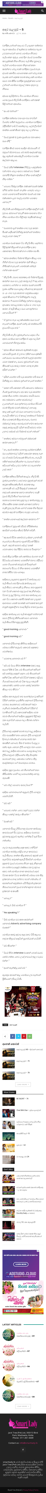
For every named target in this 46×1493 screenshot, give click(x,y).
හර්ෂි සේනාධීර (10, 33)
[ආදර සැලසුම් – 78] (8, 1075)
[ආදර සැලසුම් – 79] (8, 1064)
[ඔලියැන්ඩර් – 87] (8, 1350)
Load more (22, 1084)
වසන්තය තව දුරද (22, 1333)
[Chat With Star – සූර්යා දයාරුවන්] (8, 1113)
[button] (4, 11)
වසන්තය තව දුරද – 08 (26, 1397)
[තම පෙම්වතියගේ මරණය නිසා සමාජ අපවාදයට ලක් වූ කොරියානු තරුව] (8, 1202)
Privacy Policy (27, 1490)
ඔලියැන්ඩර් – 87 (23, 1351)
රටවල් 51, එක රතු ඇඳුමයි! (26, 1222)
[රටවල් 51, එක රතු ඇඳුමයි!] (8, 1225)
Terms (36, 1490)
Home (4, 18)
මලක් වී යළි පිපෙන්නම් (24, 1378)
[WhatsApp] (29, 1036)
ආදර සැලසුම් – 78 (23, 1073)
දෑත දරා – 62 (21, 1145)
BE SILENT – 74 (22, 1099)
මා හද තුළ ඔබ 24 (23, 1157)
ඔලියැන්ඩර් (20, 1348)
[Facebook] (12, 1036)
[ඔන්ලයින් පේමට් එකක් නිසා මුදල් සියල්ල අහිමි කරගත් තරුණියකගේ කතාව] (8, 1237)
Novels (10, 18)
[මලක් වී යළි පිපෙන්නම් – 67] (8, 1380)
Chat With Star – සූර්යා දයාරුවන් (29, 1110)
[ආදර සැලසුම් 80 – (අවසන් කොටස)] (8, 1052)
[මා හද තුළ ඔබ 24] (8, 1159)
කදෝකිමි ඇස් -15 (23, 1133)
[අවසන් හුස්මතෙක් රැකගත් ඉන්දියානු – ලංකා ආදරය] (8, 1190)
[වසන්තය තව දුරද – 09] (8, 1335)
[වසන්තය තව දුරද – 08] (8, 1396)
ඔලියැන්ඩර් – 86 (23, 1366)
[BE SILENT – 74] (8, 1101)
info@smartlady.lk (29, 1442)
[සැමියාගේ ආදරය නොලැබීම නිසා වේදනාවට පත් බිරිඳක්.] (8, 1125)
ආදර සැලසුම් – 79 (23, 1061)
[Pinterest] (23, 1036)
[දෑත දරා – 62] (8, 1148)
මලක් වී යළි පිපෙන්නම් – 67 (28, 1381)
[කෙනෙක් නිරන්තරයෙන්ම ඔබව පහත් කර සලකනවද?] (8, 1179)
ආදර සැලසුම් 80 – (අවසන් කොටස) (30, 1049)
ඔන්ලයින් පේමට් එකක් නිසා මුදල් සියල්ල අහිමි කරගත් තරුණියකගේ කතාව (29, 1236)
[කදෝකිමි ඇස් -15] (8, 1136)
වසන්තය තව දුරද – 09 (26, 1336)
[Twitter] (18, 1036)
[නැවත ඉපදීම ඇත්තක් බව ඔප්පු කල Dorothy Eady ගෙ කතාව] (8, 1213)
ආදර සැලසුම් (19, 18)
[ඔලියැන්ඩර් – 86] (8, 1365)
